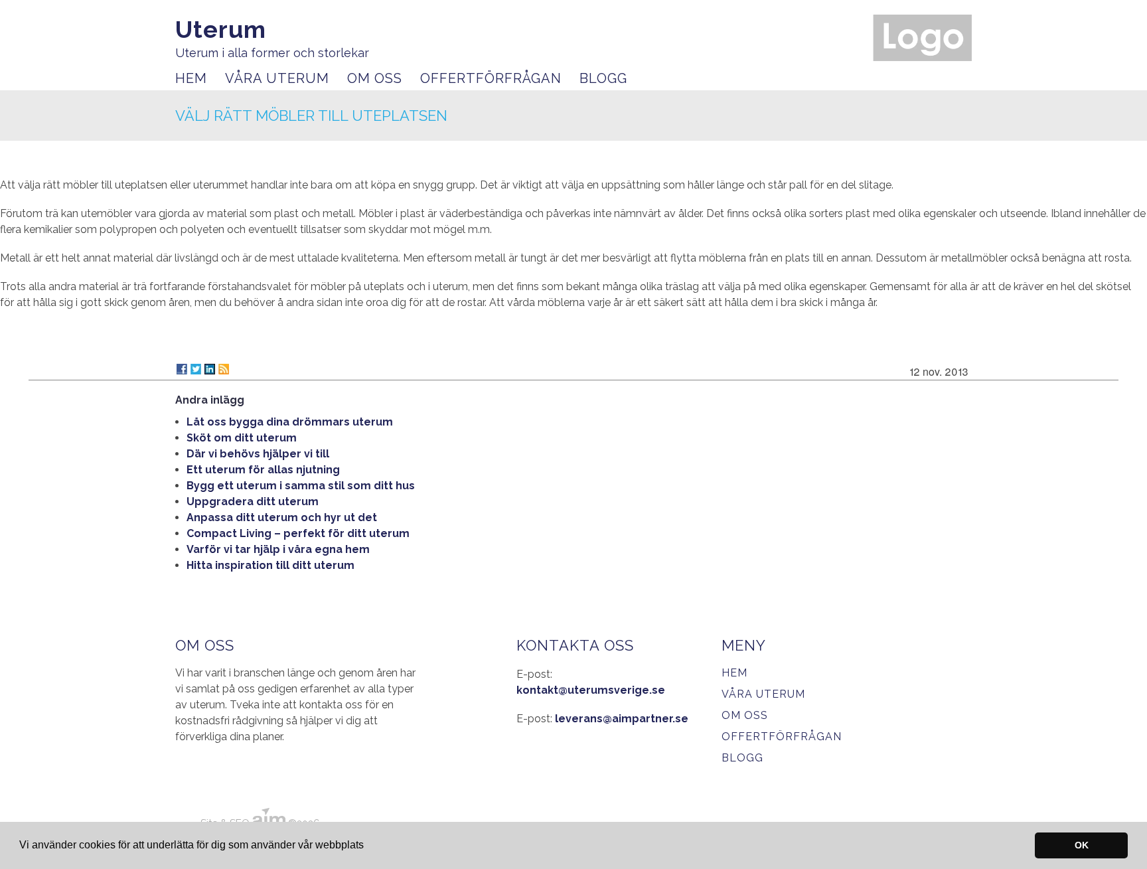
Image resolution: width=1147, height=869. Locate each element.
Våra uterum (277, 78)
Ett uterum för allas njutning (263, 469)
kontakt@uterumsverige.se (590, 690)
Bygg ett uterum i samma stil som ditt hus (301, 485)
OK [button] (1082, 845)
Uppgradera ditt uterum (253, 501)
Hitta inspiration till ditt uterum (270, 565)
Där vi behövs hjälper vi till (258, 453)
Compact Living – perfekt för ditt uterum (298, 533)
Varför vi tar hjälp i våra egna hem (278, 549)
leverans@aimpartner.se (621, 718)
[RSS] (223, 369)
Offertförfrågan (491, 78)
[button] (368, 846)
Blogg (603, 78)
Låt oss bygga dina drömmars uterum (290, 422)
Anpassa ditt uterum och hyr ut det (282, 517)
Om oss (374, 78)
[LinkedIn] (209, 369)
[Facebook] (182, 369)
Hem (191, 78)
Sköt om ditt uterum (242, 438)
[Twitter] (196, 369)
